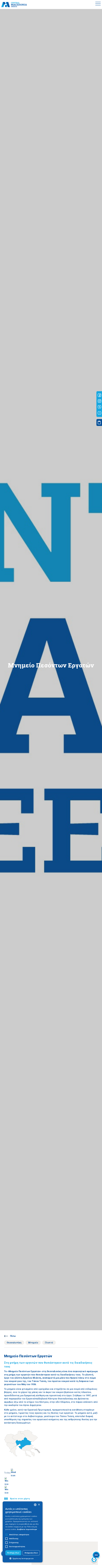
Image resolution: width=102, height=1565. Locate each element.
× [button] (39, 1505)
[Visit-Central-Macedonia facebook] (99, 395)
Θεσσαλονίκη (14, 1342)
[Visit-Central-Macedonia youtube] (99, 413)
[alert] (22, 1531)
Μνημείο (33, 1342)
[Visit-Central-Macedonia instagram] (99, 401)
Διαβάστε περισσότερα (27, 1529)
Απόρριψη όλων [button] (31, 1553)
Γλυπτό (49, 1342)
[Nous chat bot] (96, 1557)
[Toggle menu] (98, 4)
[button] (22, 1558)
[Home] (14, 4)
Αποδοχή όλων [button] (13, 1553)
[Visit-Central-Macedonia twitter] (99, 406)
